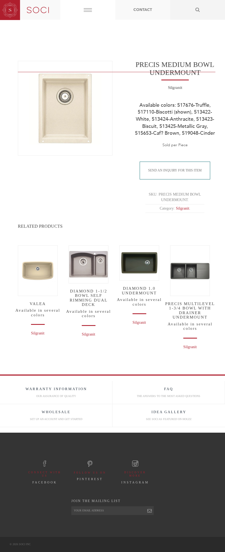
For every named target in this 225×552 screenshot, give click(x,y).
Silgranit (37, 333)
